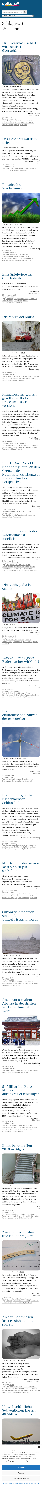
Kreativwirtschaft (26, 121)
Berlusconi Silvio (12, 376)
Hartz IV (28, 1388)
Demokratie (23, 376)
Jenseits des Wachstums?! (13, 186)
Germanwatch (7, 896)
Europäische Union (21, 299)
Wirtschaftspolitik (16, 1131)
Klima (17, 445)
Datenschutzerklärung (19, 1483)
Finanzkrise (6, 1127)
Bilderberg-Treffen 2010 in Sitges (17, 1147)
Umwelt (12, 849)
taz (8, 170)
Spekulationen (23, 898)
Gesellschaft (10, 445)
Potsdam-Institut (8, 449)
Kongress (25, 254)
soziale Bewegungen (21, 256)
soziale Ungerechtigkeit (15, 697)
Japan (29, 1070)
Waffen (16, 170)
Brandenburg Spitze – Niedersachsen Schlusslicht (19, 798)
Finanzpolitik (16, 1127)
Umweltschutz (7, 517)
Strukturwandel (7, 125)
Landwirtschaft (7, 301)
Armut (8, 1070)
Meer (15, 984)
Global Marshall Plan (21, 693)
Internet (28, 640)
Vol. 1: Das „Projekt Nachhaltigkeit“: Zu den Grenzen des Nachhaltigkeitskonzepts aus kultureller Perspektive (21, 472)
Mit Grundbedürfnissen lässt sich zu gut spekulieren (20, 866)
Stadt (31, 123)
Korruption (17, 378)
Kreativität (13, 119)
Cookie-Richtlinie (7, 1483)
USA (11, 170)
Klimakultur (25, 445)
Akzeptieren (21, 1467)
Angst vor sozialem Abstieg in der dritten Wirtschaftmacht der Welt (19, 1005)
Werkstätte (13, 252)
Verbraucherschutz (8, 302)
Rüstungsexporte (16, 168)
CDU (7, 693)
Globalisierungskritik (17, 565)
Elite (11, 693)
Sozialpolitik (17, 1392)
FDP (3, 1388)
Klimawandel (7, 447)
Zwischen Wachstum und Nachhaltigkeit (18, 1234)
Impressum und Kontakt (32, 1483)
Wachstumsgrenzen (28, 258)
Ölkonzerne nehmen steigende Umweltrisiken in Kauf (20, 915)
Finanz (30, 1125)
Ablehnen (21, 1473)
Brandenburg (10, 845)
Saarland (5, 849)
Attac (7, 254)
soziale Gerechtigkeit (26, 1390)
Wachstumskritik (8, 260)
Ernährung (9, 299)
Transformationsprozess (26, 515)
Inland (11, 777)
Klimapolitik (34, 445)
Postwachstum (7, 256)
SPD (25, 1129)
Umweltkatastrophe (30, 984)
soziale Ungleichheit (15, 1129)
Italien (4, 378)
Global (11, 166)
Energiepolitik (27, 779)
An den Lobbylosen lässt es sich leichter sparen (18, 1320)
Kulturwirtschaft (8, 123)
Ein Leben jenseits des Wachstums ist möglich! (19, 534)
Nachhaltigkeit (20, 443)
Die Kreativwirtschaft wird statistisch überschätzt (19, 46)
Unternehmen (7, 985)
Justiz (10, 378)
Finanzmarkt (33, 894)
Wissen (11, 443)
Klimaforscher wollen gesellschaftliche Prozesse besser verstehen (19, 399)
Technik (27, 1301)
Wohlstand (27, 260)
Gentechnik (33, 299)
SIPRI (4, 170)
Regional (12, 843)
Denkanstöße (14, 563)
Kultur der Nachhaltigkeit (27, 447)
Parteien (5, 1218)
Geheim (22, 1214)
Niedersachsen (30, 847)
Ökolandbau (28, 849)
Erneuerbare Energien (10, 781)
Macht (30, 1216)
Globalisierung (15, 254)
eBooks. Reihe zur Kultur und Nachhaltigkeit (16, 512)
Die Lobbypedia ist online (17, 586)
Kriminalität (26, 378)
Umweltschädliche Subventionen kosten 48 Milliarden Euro (18, 1410)
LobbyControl (7, 642)
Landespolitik (31, 845)
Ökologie (28, 1303)
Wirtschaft (23, 125)
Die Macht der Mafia (18, 317)
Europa (36, 376)
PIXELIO (19, 86)
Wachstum (16, 258)
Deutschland (19, 640)
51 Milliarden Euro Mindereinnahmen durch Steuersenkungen (21, 1090)
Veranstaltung (7, 258)
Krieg (8, 168)
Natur (28, 565)
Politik (25, 301)
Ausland (12, 374)
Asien (13, 1070)
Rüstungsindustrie (30, 168)
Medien (36, 1216)
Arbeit (8, 121)
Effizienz (9, 1301)
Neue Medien (27, 642)
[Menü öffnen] (25, 7)
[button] (39, 1447)
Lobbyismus (18, 301)
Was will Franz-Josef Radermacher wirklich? (20, 659)
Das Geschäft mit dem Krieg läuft (19, 140)
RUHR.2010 (24, 123)
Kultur (15, 447)
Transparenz (12, 380)
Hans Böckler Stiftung (30, 1127)
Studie (16, 125)
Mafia (33, 378)
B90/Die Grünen (11, 1125)
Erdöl (25, 981)
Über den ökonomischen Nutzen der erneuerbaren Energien (20, 716)
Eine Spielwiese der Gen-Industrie (17, 276)
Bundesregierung (16, 1387)
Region (17, 123)
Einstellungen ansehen (21, 1478)
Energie (18, 779)
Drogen (30, 376)
